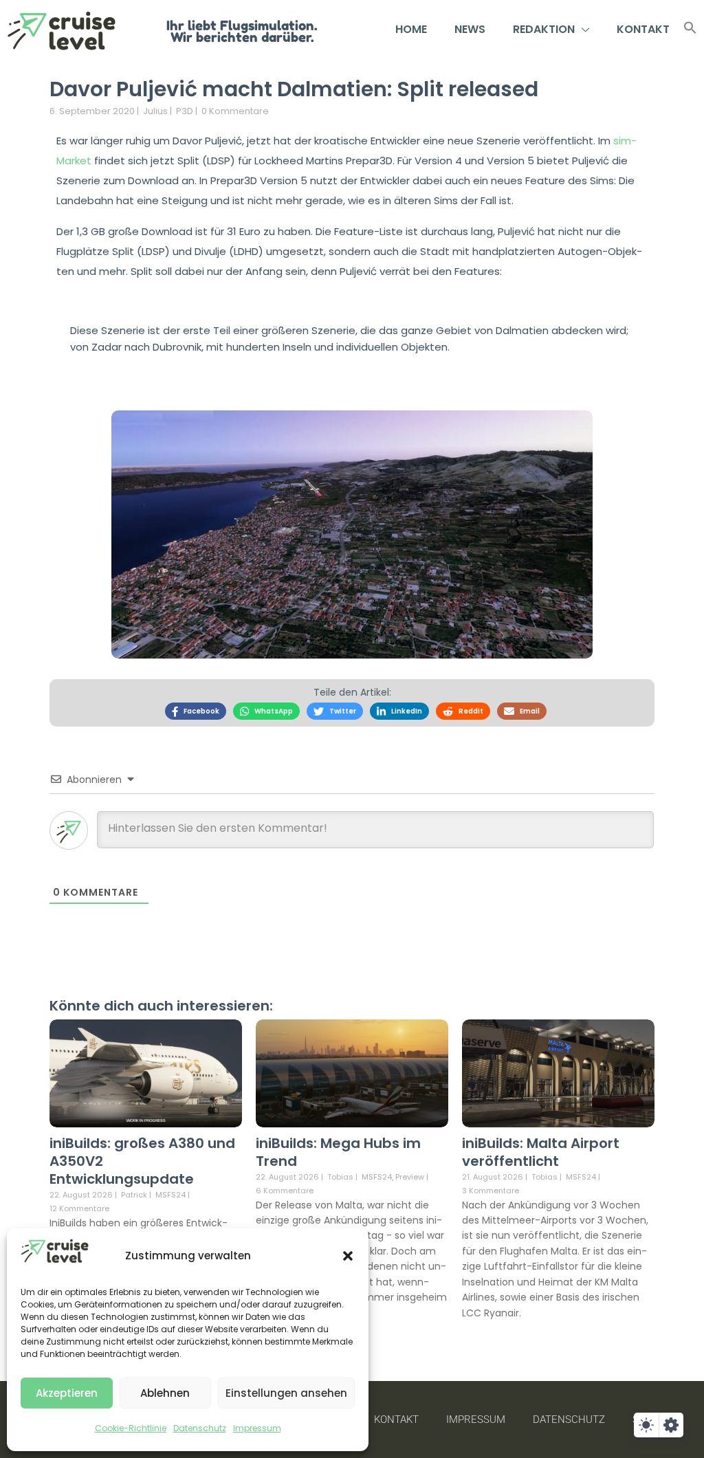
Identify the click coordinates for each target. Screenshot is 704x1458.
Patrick (134, 1194)
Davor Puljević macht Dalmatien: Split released (294, 89)
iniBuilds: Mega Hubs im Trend (338, 1152)
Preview (409, 1177)
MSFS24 (170, 1195)
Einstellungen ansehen (286, 1393)
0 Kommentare (235, 111)
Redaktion (544, 29)
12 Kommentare (79, 1208)
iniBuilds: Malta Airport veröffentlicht (540, 1152)
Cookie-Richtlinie (130, 1428)
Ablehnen (165, 1393)
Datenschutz (199, 1428)
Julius (155, 111)
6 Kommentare (285, 1190)
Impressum (257, 1428)
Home (411, 29)
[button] (348, 1256)
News (469, 29)
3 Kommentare (490, 1190)
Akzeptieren (67, 1393)
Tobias (340, 1176)
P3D (184, 111)
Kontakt (643, 29)
